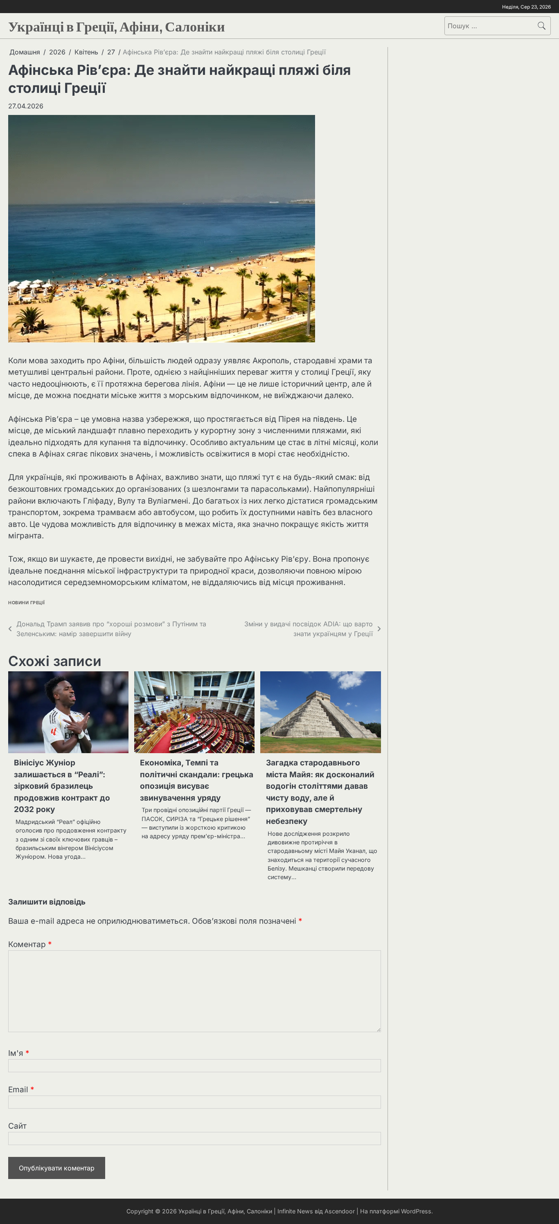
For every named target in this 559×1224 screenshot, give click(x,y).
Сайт (17, 1126)
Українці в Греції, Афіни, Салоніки (116, 25)
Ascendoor (340, 1211)
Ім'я (18, 1053)
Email (21, 1089)
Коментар (30, 944)
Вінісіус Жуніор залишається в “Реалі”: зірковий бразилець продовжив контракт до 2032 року (62, 786)
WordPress (416, 1211)
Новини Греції (26, 603)
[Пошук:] (489, 26)
